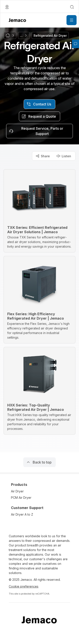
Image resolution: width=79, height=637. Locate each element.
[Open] (71, 20)
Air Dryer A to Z (22, 514)
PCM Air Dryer (21, 497)
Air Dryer (17, 491)
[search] (72, 7)
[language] (7, 7)
